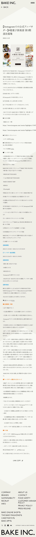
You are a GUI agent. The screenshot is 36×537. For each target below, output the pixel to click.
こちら (12, 139)
